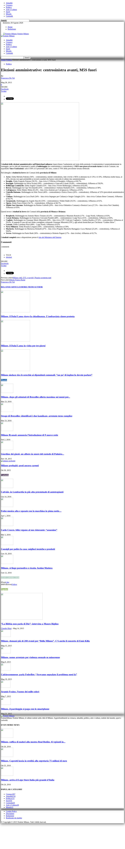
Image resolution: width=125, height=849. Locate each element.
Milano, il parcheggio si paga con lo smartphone (25, 709)
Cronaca (9, 5)
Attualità (9, 3)
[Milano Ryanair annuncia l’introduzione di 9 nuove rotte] (7, 430)
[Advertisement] (13, 835)
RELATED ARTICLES (11, 287)
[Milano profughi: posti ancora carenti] (8, 461)
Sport (8, 12)
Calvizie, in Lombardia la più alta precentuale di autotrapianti (32, 492)
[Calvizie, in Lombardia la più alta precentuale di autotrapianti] (7, 487)
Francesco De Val (8, 78)
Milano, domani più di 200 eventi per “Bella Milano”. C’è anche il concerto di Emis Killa (45, 641)
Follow (14, 584)
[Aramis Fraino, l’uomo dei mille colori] (5, 687)
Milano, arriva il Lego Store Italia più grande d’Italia (27, 780)
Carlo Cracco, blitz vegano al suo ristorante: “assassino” (29, 530)
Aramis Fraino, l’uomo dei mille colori (20, 691)
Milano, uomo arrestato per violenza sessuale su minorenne (30, 657)
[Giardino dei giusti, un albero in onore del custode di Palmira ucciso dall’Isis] (7, 449)
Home (10, 27)
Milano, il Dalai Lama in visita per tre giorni (23, 345)
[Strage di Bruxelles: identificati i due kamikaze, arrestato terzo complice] (7, 411)
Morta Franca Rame (17, 280)
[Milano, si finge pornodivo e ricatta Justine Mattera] (7, 563)
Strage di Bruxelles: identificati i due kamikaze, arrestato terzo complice (36, 416)
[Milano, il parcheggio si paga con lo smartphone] (6, 704)
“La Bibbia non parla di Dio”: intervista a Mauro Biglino (30, 624)
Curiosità (9, 16)
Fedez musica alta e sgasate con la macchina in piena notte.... (31, 511)
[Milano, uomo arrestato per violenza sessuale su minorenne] (6, 653)
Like (7, 582)
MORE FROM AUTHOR (32, 287)
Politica (9, 7)
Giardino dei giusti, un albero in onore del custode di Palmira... (32, 454)
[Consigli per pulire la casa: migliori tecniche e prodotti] (7, 544)
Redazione (12, 29)
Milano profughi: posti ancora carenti (20, 465)
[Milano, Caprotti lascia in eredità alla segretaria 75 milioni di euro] (7, 756)
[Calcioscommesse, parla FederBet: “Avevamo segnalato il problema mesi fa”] (6, 670)
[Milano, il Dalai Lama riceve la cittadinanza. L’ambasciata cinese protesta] (15, 312)
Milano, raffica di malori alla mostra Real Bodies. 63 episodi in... (33, 742)
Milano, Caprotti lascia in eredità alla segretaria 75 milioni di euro (34, 761)
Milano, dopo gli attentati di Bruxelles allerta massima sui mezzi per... (35, 397)
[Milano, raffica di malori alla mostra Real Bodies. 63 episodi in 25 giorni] (7, 737)
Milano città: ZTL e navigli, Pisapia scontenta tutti (32, 278)
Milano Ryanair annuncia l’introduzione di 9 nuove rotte (29, 435)
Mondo (8, 14)
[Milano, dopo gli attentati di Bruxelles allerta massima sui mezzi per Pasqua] (7, 392)
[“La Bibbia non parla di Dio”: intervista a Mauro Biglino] (22, 619)
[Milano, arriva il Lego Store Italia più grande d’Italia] (7, 775)
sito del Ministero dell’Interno (50, 237)
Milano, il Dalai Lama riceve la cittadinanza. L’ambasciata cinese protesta (38, 316)
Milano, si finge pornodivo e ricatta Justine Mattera (26, 568)
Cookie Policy (11, 811)
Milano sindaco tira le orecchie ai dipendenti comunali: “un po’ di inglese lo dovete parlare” (46, 375)
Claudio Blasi (6, 628)
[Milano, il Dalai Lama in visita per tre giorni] (15, 341)
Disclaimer (10, 814)
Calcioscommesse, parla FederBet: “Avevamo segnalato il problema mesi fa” (39, 674)
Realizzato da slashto (14, 818)
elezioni (9, 257)
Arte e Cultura (11, 10)
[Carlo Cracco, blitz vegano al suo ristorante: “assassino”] (7, 525)
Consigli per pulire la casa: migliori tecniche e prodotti (28, 549)
